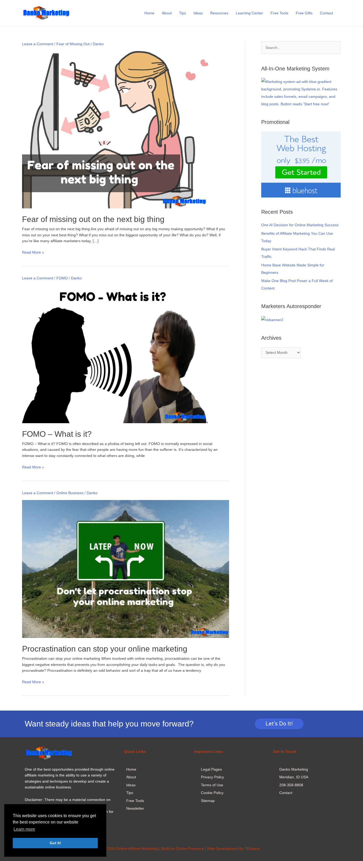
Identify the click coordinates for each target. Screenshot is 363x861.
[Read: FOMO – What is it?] (115, 354)
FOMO (62, 278)
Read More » (33, 251)
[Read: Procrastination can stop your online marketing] (125, 568)
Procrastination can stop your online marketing (104, 648)
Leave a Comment (37, 44)
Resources (219, 13)
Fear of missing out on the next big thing (93, 219)
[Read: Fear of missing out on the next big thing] (115, 129)
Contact (326, 13)
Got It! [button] (55, 843)
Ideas (198, 13)
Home (149, 13)
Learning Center (249, 13)
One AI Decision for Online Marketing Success (300, 225)
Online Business (69, 493)
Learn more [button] (24, 829)
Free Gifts (304, 13)
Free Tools (279, 13)
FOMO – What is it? (57, 434)
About (167, 13)
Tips (182, 13)
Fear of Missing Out (73, 44)
